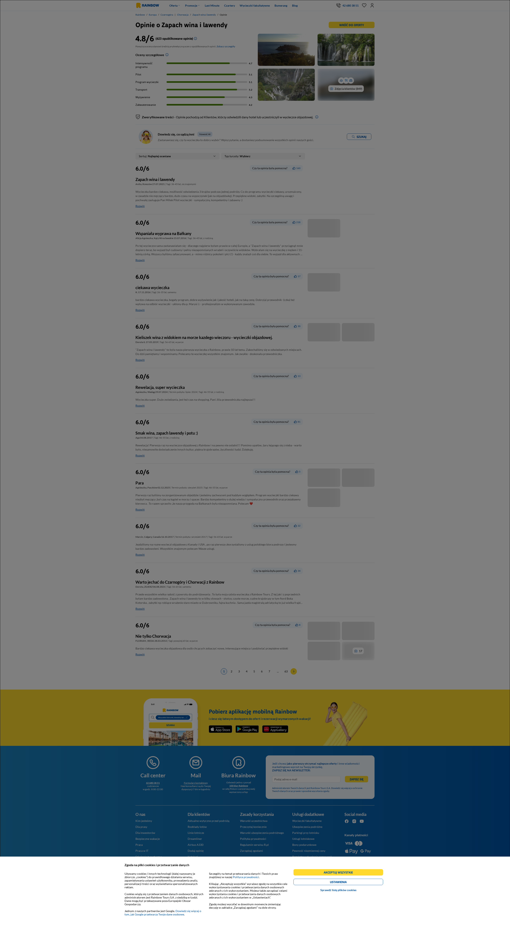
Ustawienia (345, 882)
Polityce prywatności (246, 877)
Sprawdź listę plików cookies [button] (338, 890)
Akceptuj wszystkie (340, 873)
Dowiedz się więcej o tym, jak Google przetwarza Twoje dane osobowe (163, 912)
